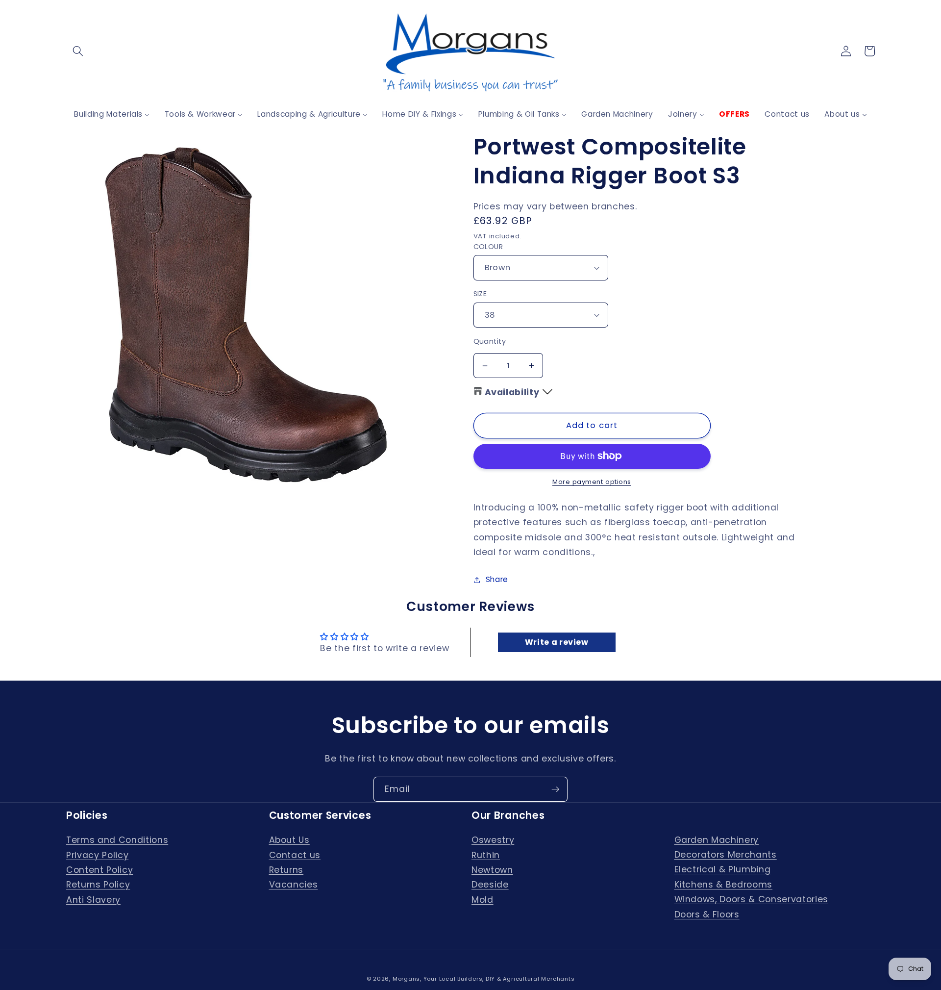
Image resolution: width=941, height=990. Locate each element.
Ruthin (485, 855)
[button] (78, 51)
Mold (482, 900)
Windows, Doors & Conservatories (751, 899)
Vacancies (293, 884)
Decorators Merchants (725, 855)
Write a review (557, 642)
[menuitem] (112, 114)
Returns (286, 870)
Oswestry (492, 840)
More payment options (591, 481)
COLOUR (488, 247)
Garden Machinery (716, 840)
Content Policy (99, 870)
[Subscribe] (555, 789)
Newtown (492, 870)
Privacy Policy (97, 855)
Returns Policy (98, 884)
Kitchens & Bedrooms (723, 884)
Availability (512, 392)
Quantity (489, 341)
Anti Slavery (93, 900)
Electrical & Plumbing (722, 869)
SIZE (480, 294)
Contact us (295, 855)
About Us (289, 840)
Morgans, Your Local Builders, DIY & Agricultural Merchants (484, 979)
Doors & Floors (707, 914)
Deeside (490, 884)
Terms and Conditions (117, 840)
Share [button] (497, 579)
